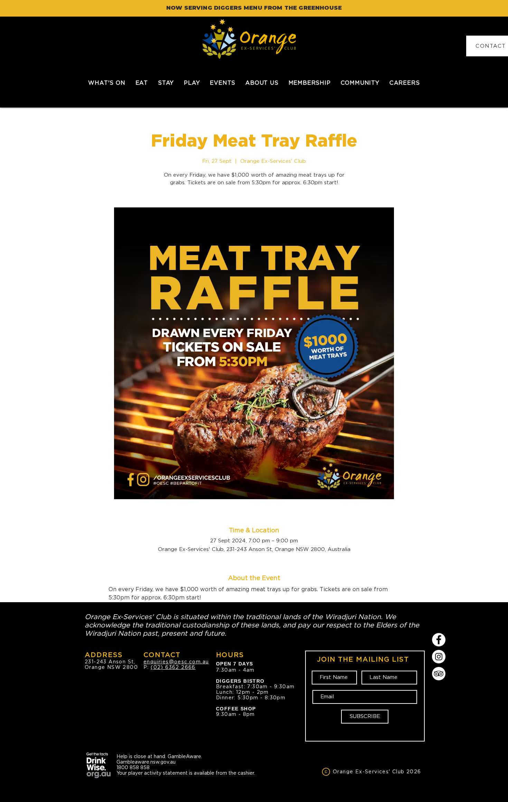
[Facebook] (438, 639)
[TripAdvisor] (438, 673)
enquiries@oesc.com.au (176, 661)
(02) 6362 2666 (173, 667)
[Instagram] (438, 656)
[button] (141, 83)
